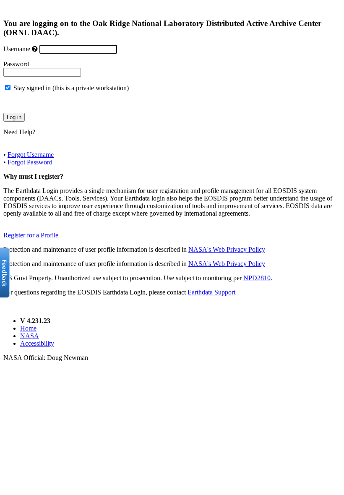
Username (16, 48)
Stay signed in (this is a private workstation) (71, 87)
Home (28, 328)
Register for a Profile (30, 235)
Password (16, 64)
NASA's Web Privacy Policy (226, 249)
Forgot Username (31, 154)
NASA (29, 335)
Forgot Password (30, 162)
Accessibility (37, 343)
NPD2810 (257, 277)
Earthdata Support (211, 292)
